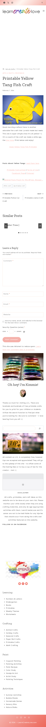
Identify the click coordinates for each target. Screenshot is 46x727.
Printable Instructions (16, 170)
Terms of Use (32, 170)
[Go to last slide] (6, 225)
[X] (8, 2)
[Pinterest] (29, 717)
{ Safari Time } (12, 225)
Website (6, 314)
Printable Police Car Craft (11, 197)
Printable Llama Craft (34, 196)
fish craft (7, 186)
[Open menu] (44, 10)
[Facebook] (4, 2)
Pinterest (30, 173)
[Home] (3, 69)
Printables (19, 73)
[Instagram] (12, 2)
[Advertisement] (23, 40)
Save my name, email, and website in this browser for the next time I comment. (23, 322)
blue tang (10, 140)
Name (6, 294)
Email (6, 304)
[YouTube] (25, 717)
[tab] (18, 232)
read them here (32, 163)
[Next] (40, 225)
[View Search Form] (42, 2)
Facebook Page (18, 173)
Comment (8, 261)
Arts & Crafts (8, 73)
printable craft (19, 186)
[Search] (39, 428)
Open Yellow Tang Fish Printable (23, 147)
